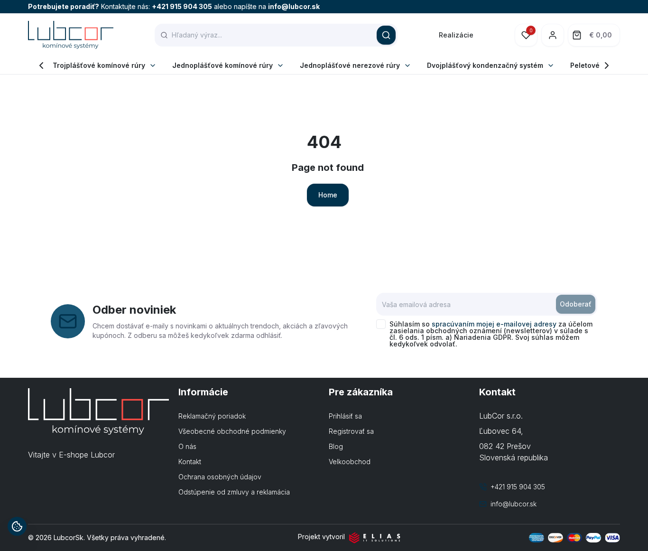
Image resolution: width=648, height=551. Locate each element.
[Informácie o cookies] (17, 526)
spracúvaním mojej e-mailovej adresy (494, 324)
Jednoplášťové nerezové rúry (350, 65)
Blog (336, 446)
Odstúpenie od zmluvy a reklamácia (234, 492)
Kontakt (189, 462)
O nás (187, 446)
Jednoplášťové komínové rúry (222, 65)
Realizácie (456, 35)
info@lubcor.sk (294, 6)
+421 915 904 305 (182, 6)
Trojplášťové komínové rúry (99, 65)
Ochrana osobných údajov (219, 477)
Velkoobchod (349, 462)
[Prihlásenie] (552, 35)
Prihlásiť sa (345, 416)
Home (327, 195)
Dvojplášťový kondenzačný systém (485, 65)
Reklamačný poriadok (212, 416)
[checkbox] (381, 324)
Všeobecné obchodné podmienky (232, 431)
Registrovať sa (351, 431)
